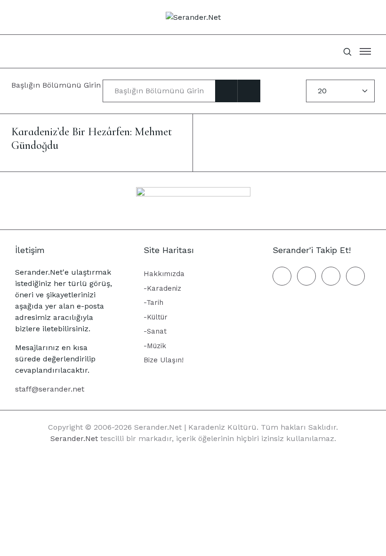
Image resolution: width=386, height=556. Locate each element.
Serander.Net (74, 438)
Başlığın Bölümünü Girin (57, 85)
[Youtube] (355, 276)
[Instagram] (331, 276)
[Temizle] (248, 91)
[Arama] (226, 91)
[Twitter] (306, 276)
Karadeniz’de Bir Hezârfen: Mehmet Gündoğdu (91, 138)
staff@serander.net (49, 388)
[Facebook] (282, 276)
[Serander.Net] (193, 16)
